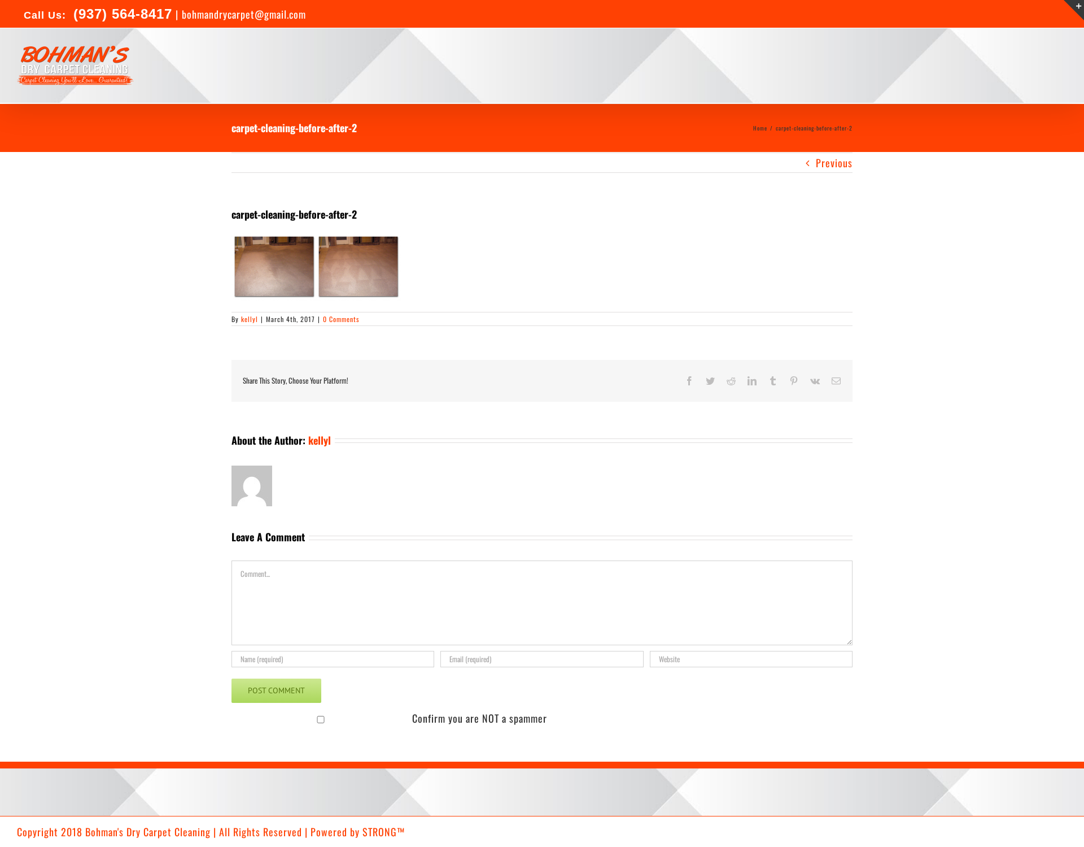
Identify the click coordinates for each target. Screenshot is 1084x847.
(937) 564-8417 (120, 13)
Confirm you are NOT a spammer (478, 718)
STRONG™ (383, 831)
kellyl (249, 319)
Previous (834, 162)
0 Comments (341, 319)
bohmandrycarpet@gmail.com (244, 14)
